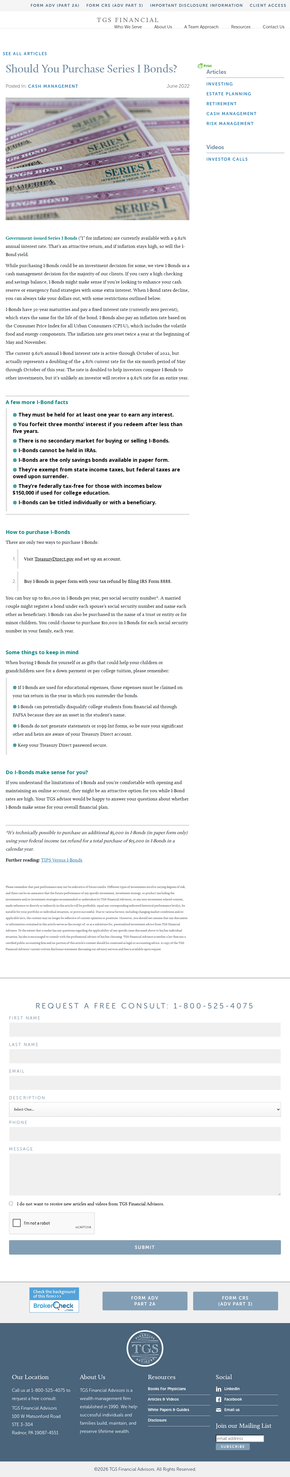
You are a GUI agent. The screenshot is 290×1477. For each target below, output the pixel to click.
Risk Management (230, 123)
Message (21, 1149)
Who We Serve (128, 26)
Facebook (233, 1399)
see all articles (25, 53)
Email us (232, 1409)
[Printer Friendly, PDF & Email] (204, 65)
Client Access (268, 5)
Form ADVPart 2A (145, 1301)
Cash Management (231, 113)
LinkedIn (232, 1388)
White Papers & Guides (168, 1409)
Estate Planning (228, 93)
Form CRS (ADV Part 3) (114, 5)
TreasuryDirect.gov (54, 559)
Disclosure (157, 1420)
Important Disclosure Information (196, 5)
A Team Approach (201, 26)
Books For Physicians (167, 1388)
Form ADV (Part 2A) (55, 5)
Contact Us (273, 26)
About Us (163, 26)
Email (17, 1071)
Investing (219, 84)
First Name (25, 1018)
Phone (18, 1122)
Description (27, 1097)
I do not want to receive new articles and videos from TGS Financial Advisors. (90, 1203)
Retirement (221, 103)
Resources (240, 26)
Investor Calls (227, 159)
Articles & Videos (163, 1399)
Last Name (24, 1044)
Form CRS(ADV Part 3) (235, 1301)
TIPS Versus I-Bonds (61, 860)
